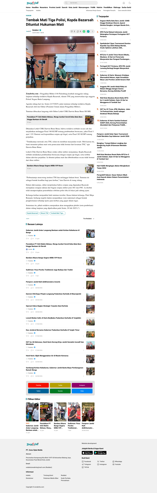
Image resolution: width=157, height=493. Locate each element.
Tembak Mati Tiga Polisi (58, 213)
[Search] (66, 3)
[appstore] (87, 453)
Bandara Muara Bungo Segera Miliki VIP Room (45, 165)
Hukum (28, 15)
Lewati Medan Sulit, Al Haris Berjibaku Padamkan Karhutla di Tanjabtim (53, 318)
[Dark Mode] (129, 3)
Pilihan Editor (34, 399)
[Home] (124, 3)
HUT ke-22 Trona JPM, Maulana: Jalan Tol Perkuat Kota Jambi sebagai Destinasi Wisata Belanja (115, 111)
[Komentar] (78, 31)
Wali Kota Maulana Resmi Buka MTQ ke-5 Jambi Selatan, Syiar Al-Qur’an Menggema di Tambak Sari (114, 100)
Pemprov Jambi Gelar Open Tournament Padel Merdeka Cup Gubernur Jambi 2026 (113, 135)
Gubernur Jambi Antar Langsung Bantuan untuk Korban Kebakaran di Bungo (52, 231)
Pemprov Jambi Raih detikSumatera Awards (43, 282)
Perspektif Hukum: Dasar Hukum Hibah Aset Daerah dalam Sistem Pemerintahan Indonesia (113, 177)
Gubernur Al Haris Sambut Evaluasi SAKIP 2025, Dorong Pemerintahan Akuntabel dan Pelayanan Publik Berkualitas (113, 123)
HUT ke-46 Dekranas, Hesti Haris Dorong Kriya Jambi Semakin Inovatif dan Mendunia (55, 343)
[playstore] (100, 453)
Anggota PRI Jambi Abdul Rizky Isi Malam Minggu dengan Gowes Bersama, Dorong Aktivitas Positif (113, 89)
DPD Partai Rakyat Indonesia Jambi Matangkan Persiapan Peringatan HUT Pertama (115, 34)
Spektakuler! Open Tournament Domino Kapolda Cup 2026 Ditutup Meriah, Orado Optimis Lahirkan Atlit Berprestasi (115, 45)
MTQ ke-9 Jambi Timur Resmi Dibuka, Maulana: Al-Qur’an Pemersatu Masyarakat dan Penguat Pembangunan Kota (115, 57)
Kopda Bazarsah (32, 213)
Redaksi (35, 30)
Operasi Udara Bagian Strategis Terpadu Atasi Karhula (47, 306)
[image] (90, 233)
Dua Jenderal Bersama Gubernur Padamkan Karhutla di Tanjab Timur (52, 330)
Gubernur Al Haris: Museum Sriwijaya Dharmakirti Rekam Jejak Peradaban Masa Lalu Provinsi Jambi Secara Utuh (115, 77)
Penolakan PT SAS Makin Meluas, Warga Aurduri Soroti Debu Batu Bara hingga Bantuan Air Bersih (54, 118)
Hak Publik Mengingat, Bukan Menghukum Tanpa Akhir (113, 167)
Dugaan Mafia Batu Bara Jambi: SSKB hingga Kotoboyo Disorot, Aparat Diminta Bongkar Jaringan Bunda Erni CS (114, 23)
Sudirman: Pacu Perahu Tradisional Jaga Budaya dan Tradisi (49, 270)
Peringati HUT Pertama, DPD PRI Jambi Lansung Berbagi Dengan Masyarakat (115, 67)
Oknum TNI (44, 213)
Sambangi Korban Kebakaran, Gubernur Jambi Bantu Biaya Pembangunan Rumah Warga (54, 369)
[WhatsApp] (84, 31)
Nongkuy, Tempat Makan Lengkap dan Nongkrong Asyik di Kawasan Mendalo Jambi (112, 145)
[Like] (71, 31)
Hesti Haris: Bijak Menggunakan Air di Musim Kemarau (47, 356)
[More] (92, 31)
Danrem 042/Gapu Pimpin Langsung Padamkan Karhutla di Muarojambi (53, 294)
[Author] (28, 31)
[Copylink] (88, 31)
